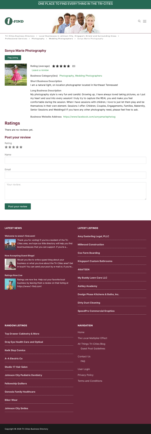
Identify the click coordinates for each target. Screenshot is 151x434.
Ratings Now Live (13, 275)
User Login (84, 369)
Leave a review (40, 70)
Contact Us (84, 356)
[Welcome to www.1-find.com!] (10, 244)
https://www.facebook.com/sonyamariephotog (89, 116)
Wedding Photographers (88, 75)
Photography (66, 75)
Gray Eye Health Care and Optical (24, 341)
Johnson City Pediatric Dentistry (23, 375)
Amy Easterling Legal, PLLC (93, 236)
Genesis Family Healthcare (20, 391)
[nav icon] (144, 21)
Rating (8, 143)
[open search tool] (139, 21)
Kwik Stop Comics (15, 350)
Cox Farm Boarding (89, 252)
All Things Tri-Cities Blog (91, 343)
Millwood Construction (91, 244)
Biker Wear (11, 399)
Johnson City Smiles (16, 408)
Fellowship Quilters (16, 383)
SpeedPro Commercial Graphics (96, 310)
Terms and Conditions (90, 380)
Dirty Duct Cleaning (89, 302)
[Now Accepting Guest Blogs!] (10, 264)
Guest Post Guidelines (93, 348)
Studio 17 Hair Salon (16, 366)
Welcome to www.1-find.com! (20, 236)
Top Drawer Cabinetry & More (22, 333)
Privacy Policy (85, 374)
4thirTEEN (84, 269)
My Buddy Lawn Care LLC (92, 277)
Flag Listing (13, 57)
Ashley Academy (87, 286)
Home (81, 332)
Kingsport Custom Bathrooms (95, 261)
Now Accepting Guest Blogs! (20, 255)
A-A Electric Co (14, 358)
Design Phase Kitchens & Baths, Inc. (98, 294)
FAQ (83, 361)
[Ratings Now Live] (10, 284)
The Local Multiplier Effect (92, 338)
